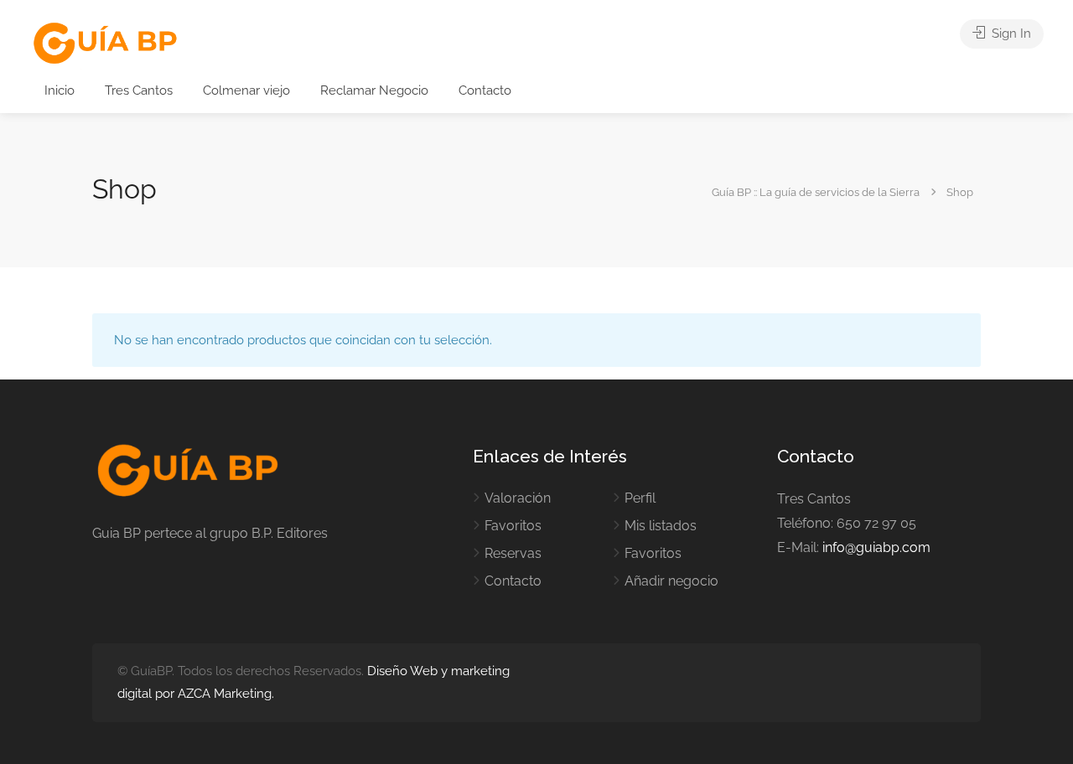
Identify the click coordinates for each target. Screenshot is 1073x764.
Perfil (640, 498)
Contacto (485, 90)
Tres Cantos (139, 90)
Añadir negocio (671, 581)
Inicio (59, 90)
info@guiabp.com (876, 547)
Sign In (1009, 33)
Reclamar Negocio (374, 90)
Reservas (513, 553)
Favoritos (513, 526)
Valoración (518, 498)
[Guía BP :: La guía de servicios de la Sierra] (105, 44)
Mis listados (661, 526)
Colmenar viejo (246, 90)
